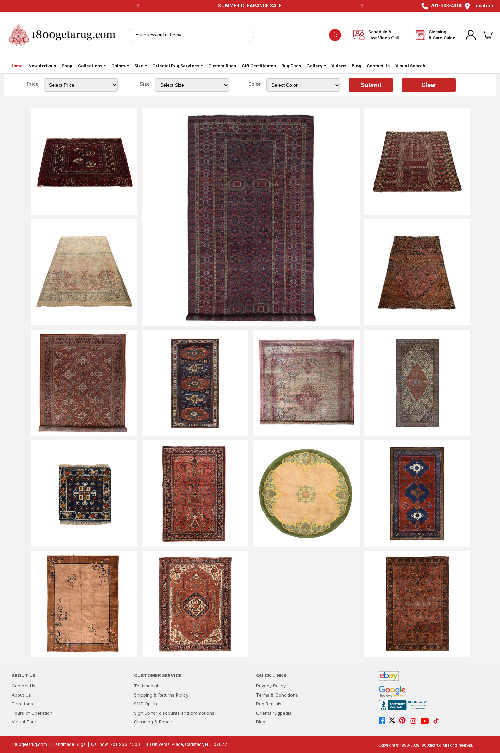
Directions (22, 703)
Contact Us (378, 65)
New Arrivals (42, 65)
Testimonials (147, 685)
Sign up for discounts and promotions (174, 713)
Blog (356, 65)
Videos (338, 65)
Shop (67, 65)
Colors (118, 65)
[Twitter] (394, 721)
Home (16, 65)
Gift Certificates (258, 65)
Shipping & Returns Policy (161, 695)
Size (139, 65)
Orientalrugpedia (274, 713)
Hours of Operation (32, 713)
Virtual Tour (24, 721)
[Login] (471, 35)
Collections (90, 65)
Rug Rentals (268, 703)
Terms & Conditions (277, 695)
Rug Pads (291, 65)
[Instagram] (415, 721)
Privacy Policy (271, 685)
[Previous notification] (138, 6)
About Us (21, 695)
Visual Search (410, 65)
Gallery (314, 65)
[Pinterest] (404, 721)
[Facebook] (384, 721)
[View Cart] (487, 35)
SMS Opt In (145, 703)
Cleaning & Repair (153, 721)
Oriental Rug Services (175, 65)
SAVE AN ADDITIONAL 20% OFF (248, 6)
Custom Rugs (222, 65)
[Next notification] (362, 6)
